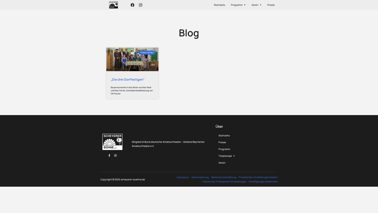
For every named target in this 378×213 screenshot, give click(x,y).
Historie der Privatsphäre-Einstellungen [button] (224, 181)
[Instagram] (140, 5)
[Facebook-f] (109, 155)
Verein (254, 5)
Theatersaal (225, 156)
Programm (237, 5)
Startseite (219, 5)
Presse (271, 5)
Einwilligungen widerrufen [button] (263, 181)
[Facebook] (132, 5)
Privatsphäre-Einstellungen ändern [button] (258, 177)
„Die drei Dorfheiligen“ (127, 79)
